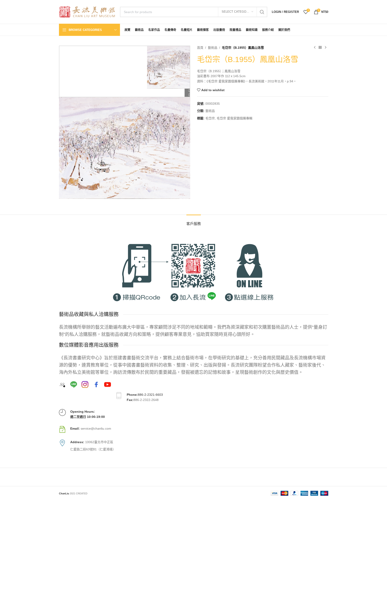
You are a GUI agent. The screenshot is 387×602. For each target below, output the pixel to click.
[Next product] (325, 47)
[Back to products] (320, 47)
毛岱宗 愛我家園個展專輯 (234, 118)
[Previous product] (314, 47)
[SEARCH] (262, 12)
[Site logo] (87, 11)
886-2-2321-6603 (150, 394)
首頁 (200, 47)
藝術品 (212, 47)
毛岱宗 (210, 118)
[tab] (193, 221)
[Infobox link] (193, 429)
